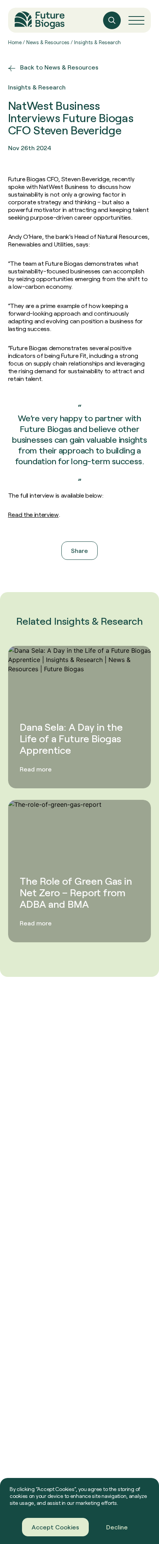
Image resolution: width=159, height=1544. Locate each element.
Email (112, 572)
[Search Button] (112, 20)
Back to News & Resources (59, 67)
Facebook (57, 572)
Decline (117, 1527)
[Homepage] (39, 20)
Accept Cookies (55, 1527)
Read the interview (33, 514)
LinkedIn (88, 572)
